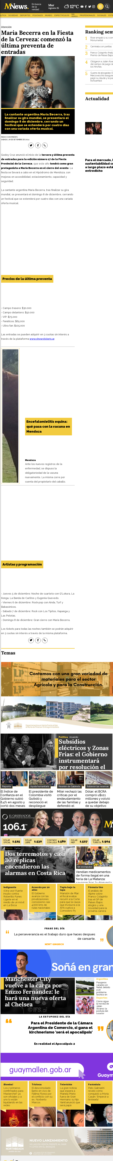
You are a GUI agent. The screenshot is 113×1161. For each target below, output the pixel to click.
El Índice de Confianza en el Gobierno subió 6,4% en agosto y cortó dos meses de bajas (13, 800)
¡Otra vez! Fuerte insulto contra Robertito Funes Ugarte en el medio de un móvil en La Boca (13, 898)
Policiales (38, 15)
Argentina (102, 979)
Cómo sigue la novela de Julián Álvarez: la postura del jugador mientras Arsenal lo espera (102, 1011)
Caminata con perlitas (101, 46)
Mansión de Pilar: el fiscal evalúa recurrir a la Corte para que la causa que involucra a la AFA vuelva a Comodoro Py (70, 902)
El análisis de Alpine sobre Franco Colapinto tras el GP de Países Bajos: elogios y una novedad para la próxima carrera (98, 900)
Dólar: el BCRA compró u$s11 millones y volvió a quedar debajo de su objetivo (97, 799)
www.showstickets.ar (42, 338)
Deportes (25, 15)
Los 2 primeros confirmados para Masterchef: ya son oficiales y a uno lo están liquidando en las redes (13, 1097)
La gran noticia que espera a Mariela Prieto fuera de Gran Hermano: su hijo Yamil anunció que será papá (70, 1097)
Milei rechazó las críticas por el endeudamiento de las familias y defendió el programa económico (69, 802)
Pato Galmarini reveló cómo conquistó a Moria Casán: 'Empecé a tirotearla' (98, 1094)
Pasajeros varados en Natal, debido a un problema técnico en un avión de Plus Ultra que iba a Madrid (103, 993)
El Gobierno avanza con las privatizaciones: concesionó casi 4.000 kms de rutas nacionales (41, 900)
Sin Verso (74, 15)
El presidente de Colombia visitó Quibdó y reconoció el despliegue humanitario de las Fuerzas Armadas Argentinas (41, 806)
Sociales (101, 15)
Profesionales (87, 15)
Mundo (48, 15)
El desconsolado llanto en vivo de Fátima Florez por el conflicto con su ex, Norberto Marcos (42, 1095)
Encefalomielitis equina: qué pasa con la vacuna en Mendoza (48, 426)
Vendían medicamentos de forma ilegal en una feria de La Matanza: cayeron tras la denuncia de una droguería (94, 879)
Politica (63, 737)
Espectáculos (61, 15)
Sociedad (13, 15)
